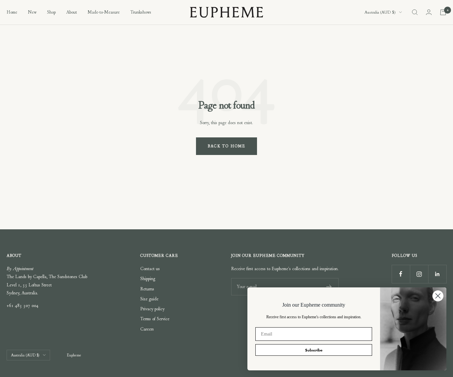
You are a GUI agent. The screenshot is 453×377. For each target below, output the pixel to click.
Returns (147, 289)
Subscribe (314, 350)
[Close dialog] (438, 296)
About (71, 12)
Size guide (149, 299)
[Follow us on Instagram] (419, 274)
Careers (147, 329)
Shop (51, 12)
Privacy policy (152, 309)
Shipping (147, 278)
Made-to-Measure (104, 12)
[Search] (415, 12)
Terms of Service (154, 319)
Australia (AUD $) (380, 12)
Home (12, 12)
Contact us (150, 268)
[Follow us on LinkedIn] (437, 274)
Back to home (226, 146)
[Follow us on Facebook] (401, 274)
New (32, 12)
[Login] (429, 12)
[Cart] (443, 12)
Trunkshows (140, 12)
